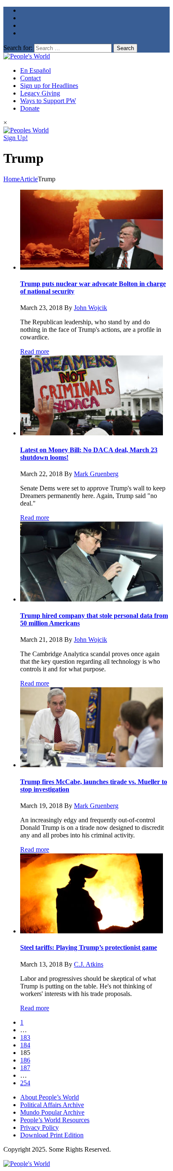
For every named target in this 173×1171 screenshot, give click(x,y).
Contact (30, 78)
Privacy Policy (39, 1127)
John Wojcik (90, 307)
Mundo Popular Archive (52, 1112)
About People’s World (49, 1097)
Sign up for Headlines (49, 85)
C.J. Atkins (88, 964)
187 (25, 1067)
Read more (34, 351)
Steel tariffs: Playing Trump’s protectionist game (88, 947)
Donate (29, 108)
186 (25, 1060)
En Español (35, 70)
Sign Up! (15, 137)
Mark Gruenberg (96, 473)
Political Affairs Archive (52, 1104)
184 (25, 1045)
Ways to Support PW (48, 100)
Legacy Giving (40, 93)
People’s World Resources (54, 1119)
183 (25, 1037)
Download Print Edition (52, 1135)
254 (25, 1082)
